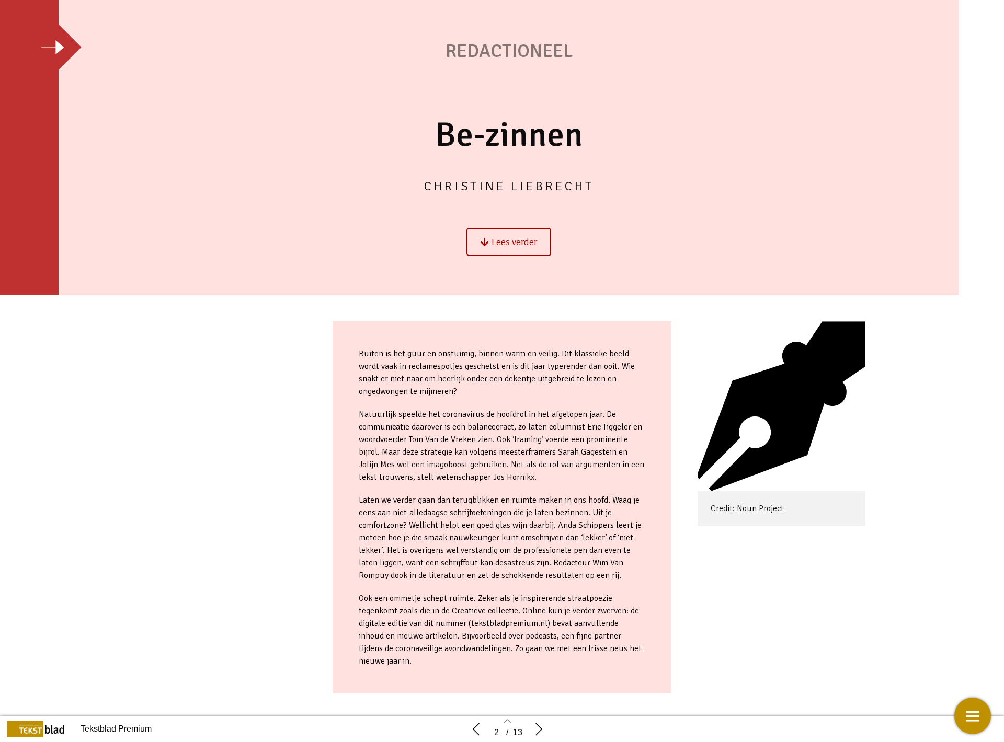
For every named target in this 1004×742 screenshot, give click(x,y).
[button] (508, 242)
